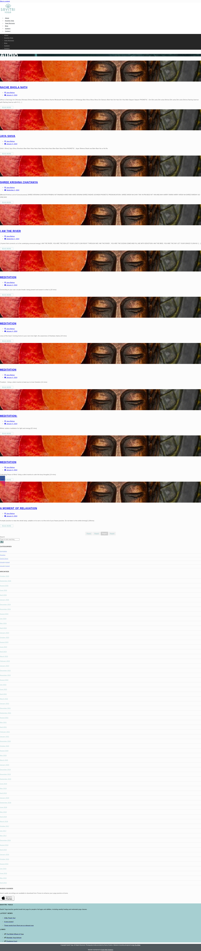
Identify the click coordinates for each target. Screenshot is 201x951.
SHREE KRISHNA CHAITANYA (19, 182)
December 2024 (5, 604)
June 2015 (3, 873)
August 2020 (4, 751)
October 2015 (4, 859)
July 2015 (3, 868)
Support (7, 28)
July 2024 (3, 618)
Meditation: (8, 415)
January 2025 (4, 600)
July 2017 (3, 831)
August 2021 (4, 718)
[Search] (1, 542)
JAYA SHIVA (7, 136)
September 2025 (5, 581)
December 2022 (5, 670)
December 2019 (5, 769)
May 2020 (3, 755)
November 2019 (5, 774)
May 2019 (3, 788)
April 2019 (3, 793)
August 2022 (4, 680)
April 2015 (3, 883)
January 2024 (4, 633)
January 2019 (4, 798)
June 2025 (3, 590)
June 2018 (3, 807)
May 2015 (3, 878)
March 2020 (4, 760)
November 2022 (5, 675)
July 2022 (3, 684)
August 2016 (4, 845)
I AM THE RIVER (10, 231)
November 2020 (5, 741)
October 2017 (4, 826)
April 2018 (3, 817)
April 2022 (3, 694)
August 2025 (4, 585)
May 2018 (3, 812)
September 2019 (5, 779)
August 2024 (4, 614)
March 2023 (4, 656)
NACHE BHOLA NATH (13, 87)
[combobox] (9, 539)
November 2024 (5, 609)
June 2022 (3, 689)
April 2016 (3, 850)
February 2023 (5, 661)
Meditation (8, 277)
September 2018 (5, 802)
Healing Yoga (9, 20)
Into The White (136, 945)
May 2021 (3, 722)
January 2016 (4, 854)
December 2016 (5, 840)
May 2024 (3, 623)
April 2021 (3, 727)
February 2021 (5, 732)
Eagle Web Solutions (107, 949)
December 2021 (5, 708)
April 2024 (3, 628)
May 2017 (3, 835)
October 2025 (4, 576)
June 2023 (3, 647)
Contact (7, 31)
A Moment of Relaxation (18, 508)
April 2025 (3, 595)
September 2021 (5, 713)
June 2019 (3, 784)
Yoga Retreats (10, 23)
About (7, 18)
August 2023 (4, 642)
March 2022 (4, 699)
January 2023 (4, 666)
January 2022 (4, 703)
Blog (6, 26)
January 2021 (4, 736)
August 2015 (4, 864)
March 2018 (4, 821)
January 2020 (4, 765)
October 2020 (4, 746)
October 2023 (4, 637)
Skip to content (5, 1)
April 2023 (3, 651)
